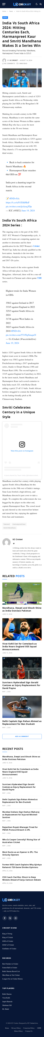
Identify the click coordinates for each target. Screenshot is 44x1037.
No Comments (9, 63)
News (5, 17)
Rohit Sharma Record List (11, 971)
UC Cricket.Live (32, 1023)
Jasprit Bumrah (7, 1001)
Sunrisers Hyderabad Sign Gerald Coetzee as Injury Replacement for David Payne (21, 685)
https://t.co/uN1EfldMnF (17, 202)
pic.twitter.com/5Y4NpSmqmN (21, 334)
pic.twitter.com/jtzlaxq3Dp (19, 206)
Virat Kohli (6, 998)
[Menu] (3, 4)
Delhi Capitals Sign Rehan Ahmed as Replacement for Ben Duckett (22, 722)
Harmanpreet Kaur (19, 524)
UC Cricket (14, 60)
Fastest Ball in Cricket (9, 967)
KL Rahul (5, 1009)
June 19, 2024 (28, 210)
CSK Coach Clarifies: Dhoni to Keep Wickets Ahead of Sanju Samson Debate (21, 878)
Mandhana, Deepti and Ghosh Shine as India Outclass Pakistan (22, 609)
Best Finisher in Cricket (10, 964)
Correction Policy (29, 1028)
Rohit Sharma (6, 994)
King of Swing (7, 933)
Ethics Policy (18, 1031)
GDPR (39, 1028)
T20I (39, 277)
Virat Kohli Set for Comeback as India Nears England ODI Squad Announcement (19, 646)
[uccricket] (22, 4)
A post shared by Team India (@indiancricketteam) (23, 475)
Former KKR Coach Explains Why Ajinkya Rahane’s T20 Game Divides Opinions (22, 866)
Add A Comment (22, 736)
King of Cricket (7, 937)
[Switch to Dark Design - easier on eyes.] (36, 4)
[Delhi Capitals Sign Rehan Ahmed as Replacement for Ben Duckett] (22, 707)
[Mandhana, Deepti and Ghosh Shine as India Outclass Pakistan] (22, 593)
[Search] (40, 4)
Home (7, 1028)
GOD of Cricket (7, 941)
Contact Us (28, 1031)
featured (7, 524)
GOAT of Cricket (8, 945)
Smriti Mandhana (10, 528)
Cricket (36, 246)
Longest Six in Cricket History (12, 979)
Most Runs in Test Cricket (11, 975)
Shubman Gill (7, 1005)
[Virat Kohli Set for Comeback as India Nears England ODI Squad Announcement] (22, 629)
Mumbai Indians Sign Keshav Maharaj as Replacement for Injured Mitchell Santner (20, 815)
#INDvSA (14, 198)
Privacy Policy (16, 1028)
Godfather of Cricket (9, 948)
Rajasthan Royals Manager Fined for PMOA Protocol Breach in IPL (20, 828)
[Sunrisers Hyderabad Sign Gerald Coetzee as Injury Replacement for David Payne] (22, 668)
